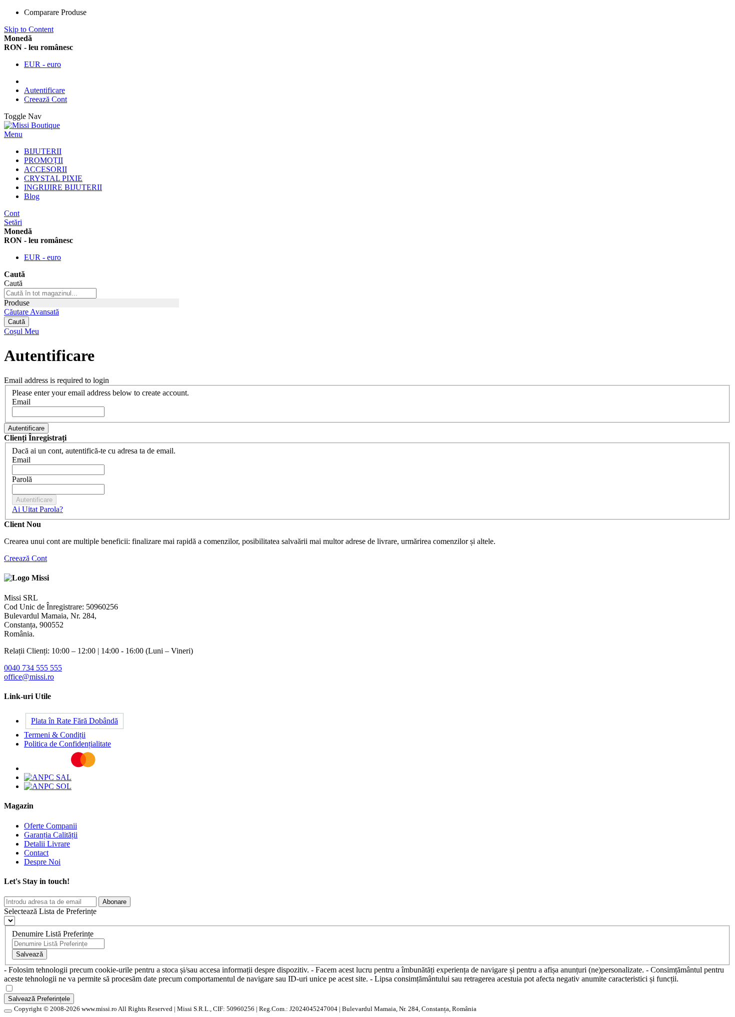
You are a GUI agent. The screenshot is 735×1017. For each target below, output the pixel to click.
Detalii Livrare (47, 844)
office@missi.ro (29, 676)
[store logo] (32, 125)
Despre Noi (42, 862)
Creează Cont (45, 99)
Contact (36, 852)
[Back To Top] (8, 1011)
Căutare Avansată (31, 312)
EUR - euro (42, 64)
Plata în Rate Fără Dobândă (74, 720)
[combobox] (50, 293)
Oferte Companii (50, 826)
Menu (13, 134)
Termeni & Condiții (55, 734)
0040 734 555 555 (33, 668)
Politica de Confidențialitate (67, 744)
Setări (13, 222)
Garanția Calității (51, 834)
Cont (12, 213)
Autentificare (44, 90)
